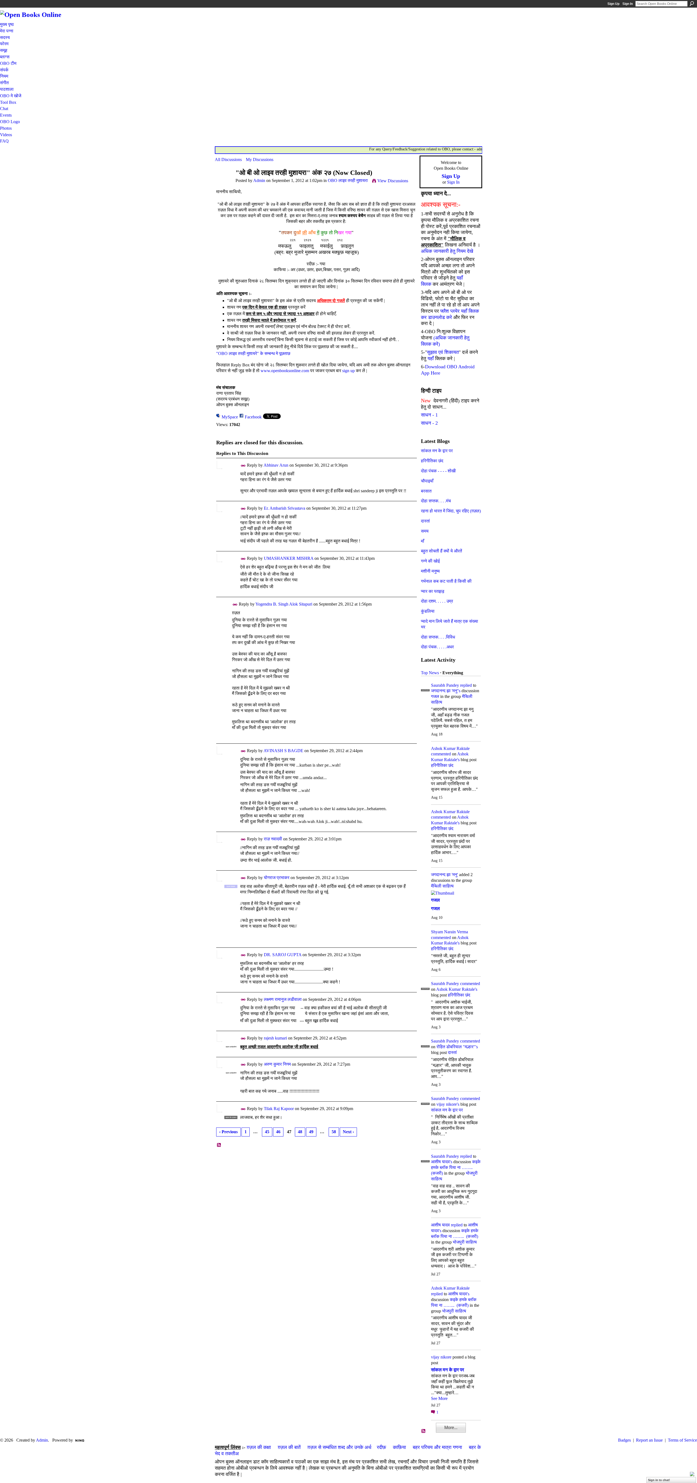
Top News (430, 672)
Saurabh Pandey (445, 685)
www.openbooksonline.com (285, 370)
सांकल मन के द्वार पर (437, 450)
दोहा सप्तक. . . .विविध (438, 637)
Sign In (627, 4)
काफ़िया (399, 1447)
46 (278, 1131)
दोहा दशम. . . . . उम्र (437, 601)
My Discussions (259, 159)
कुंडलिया (428, 611)
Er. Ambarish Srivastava (284, 508)
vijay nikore (441, 1357)
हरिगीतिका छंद (432, 460)
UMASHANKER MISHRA (288, 558)
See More (439, 1398)
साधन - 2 (429, 423)
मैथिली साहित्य (442, 886)
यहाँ (430, 358)
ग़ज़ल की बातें (289, 1447)
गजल (435, 696)
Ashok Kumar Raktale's (456, 989)
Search (692, 3)
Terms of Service (682, 1440)
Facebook (253, 417)
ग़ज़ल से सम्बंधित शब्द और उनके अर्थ (339, 1447)
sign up (348, 370)
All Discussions (228, 159)
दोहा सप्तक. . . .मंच (436, 501)
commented (441, 754)
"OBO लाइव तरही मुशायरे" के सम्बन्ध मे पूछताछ (253, 353)
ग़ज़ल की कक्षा (259, 1447)
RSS (219, 1145)
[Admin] (223, 183)
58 (334, 1131)
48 (300, 1131)
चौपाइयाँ (427, 481)
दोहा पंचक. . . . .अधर (437, 647)
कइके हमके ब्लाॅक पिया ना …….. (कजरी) (456, 1167)
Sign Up (613, 4)
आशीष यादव (440, 1225)
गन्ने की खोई (430, 561)
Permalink (243, 465)
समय (425, 531)
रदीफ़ (381, 1447)
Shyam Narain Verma (449, 931)
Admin (259, 180)
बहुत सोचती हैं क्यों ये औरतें (441, 551)
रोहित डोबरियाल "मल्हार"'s (457, 1046)
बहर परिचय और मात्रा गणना (437, 1447)
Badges (624, 1440)
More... (450, 1427)
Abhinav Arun (276, 465)
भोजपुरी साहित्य (465, 1242)
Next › (348, 1131)
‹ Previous (228, 1131)
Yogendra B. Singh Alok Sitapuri (283, 604)
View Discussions (392, 180)
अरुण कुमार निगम (277, 1064)
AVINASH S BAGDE (283, 750)
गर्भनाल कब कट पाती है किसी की (446, 581)
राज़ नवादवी (273, 839)
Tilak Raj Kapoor (279, 1108)
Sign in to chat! (659, 1480)
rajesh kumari (275, 1038)
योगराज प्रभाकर (276, 877)
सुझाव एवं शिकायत (443, 352)
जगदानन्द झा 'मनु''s (445, 690)
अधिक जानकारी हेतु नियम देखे (447, 251)
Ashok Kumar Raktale (450, 748)
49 (311, 1131)
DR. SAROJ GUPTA (282, 954)
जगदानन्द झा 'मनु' (444, 874)
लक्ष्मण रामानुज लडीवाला (283, 999)
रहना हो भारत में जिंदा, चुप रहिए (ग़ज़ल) (451, 511)
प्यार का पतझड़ (432, 591)
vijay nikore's (447, 1104)
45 (267, 1131)
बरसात (426, 491)
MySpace (230, 417)
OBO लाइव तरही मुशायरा (348, 180)
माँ (422, 541)
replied (466, 685)
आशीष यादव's (441, 1161)
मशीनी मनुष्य (430, 571)
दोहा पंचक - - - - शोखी (438, 471)
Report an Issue (649, 1440)
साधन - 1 (429, 415)
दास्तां (425, 521)
